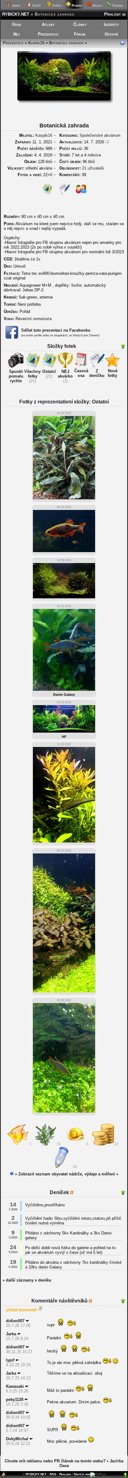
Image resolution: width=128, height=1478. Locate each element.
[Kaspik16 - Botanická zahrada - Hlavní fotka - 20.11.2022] (64, 99)
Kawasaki (15, 1386)
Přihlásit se (115, 14)
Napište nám (82, 1474)
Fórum (79, 34)
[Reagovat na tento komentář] (27, 1320)
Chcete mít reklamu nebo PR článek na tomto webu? (55, 1461)
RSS (53, 1474)
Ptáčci (56, 5)
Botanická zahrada (66, 43)
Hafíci (15, 5)
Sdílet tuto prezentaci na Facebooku (55, 330)
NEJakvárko (65, 373)
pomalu (16, 376)
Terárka (117, 5)
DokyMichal (17, 1438)
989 (34, 148)
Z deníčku (96, 373)
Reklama (65, 1474)
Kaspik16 (36, 43)
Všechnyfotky (32, 373)
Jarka (11, 1334)
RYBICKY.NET (15, 14)
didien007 (15, 1320)
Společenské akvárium (100, 135)
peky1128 (14, 1399)
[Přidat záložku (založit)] (3, 1475)
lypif (10, 1360)
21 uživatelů (93, 168)
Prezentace (48, 34)
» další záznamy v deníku (26, 1280)
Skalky (97, 5)
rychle (16, 380)
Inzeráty (111, 24)
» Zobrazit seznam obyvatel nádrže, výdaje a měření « (66, 1174)
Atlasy (48, 24)
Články (79, 24)
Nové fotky (112, 373)
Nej (16, 34)
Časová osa (81, 373)
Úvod (16, 24)
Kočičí (36, 5)
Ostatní (111, 34)
